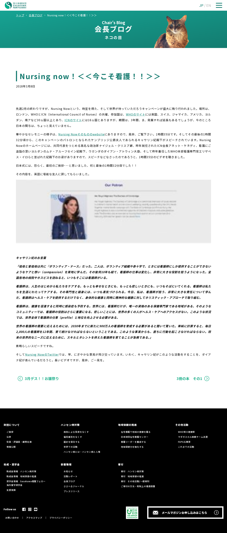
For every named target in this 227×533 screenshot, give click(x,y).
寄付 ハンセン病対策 (132, 471)
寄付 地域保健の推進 (132, 476)
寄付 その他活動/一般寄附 (135, 481)
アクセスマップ (34, 517)
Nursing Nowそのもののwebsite (81, 134)
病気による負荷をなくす (76, 431)
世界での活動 (70, 446)
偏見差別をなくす (73, 436)
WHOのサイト (135, 114)
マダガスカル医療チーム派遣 (193, 436)
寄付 (120, 464)
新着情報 (66, 464)
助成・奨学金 (12, 464)
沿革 (9, 436)
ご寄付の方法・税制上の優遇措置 (138, 486)
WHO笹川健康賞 (186, 431)
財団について (12, 425)
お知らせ (68, 471)
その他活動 (182, 425)
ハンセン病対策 (70, 425)
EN (208, 5)
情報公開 (11, 446)
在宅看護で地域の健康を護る (136, 431)
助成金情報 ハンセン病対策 (21, 471)
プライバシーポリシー (60, 517)
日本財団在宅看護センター (134, 436)
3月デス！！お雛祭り (42, 378)
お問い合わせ (12, 517)
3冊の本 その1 (189, 378)
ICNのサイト (73, 120)
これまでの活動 (186, 446)
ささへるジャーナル (74, 486)
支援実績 (11, 489)
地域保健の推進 (127, 425)
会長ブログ (69, 481)
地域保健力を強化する (132, 446)
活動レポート (70, 476)
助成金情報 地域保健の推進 (21, 476)
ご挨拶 (10, 431)
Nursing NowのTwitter (42, 354)
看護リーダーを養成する (133, 441)
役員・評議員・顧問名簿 (19, 441)
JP (201, 5)
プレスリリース (71, 491)
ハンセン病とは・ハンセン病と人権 (82, 451)
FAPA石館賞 (184, 441)
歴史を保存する (72, 441)
